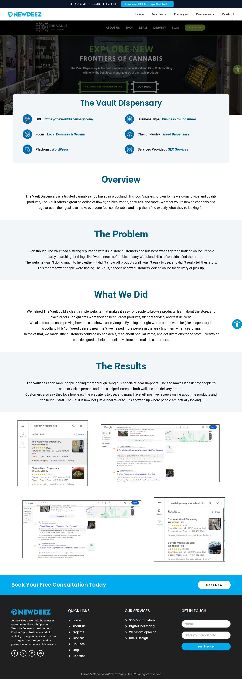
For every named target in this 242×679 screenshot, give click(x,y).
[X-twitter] (32, 653)
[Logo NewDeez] (25, 14)
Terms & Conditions (94, 674)
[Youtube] (40, 653)
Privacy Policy (117, 674)
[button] (237, 324)
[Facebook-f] (14, 653)
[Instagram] (23, 653)
